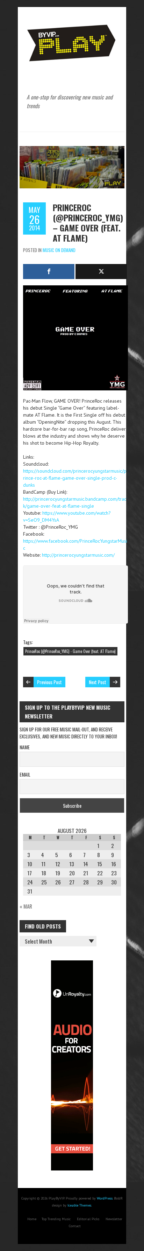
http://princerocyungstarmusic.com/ (78, 555)
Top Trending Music (56, 1219)
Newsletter (114, 1219)
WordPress (105, 1198)
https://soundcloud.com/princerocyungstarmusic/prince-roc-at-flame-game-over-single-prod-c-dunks (75, 478)
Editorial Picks (88, 1219)
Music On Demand (59, 249)
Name (25, 747)
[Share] (48, 271)
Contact (75, 1226)
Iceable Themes (79, 1205)
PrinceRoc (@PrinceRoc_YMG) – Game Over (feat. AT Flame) (88, 222)
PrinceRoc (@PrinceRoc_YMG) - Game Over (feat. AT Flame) (70, 651)
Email (25, 774)
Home (31, 1219)
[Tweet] (101, 271)
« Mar (26, 906)
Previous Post (49, 682)
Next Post (97, 682)
